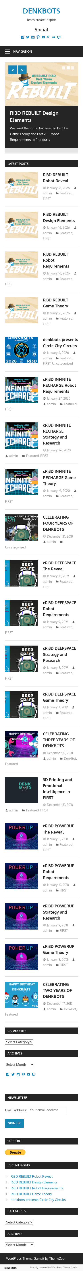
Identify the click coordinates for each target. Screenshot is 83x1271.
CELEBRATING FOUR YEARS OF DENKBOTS (58, 523)
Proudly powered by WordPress (46, 1267)
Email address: (16, 1110)
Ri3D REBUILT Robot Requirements (37, 1188)
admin (47, 193)
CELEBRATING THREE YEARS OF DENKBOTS (59, 739)
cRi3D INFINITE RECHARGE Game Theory (59, 477)
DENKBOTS (41, 10)
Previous (12, 69)
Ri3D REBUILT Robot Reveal (31, 1176)
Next (22, 69)
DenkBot (70, 758)
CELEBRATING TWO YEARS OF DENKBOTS (57, 990)
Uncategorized (62, 363)
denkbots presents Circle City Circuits (38, 1200)
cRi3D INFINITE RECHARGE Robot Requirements (59, 385)
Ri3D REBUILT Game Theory (31, 1194)
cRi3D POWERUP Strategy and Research (58, 911)
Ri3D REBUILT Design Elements (34, 1182)
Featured (66, 193)
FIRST (47, 199)
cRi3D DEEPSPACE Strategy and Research (59, 654)
